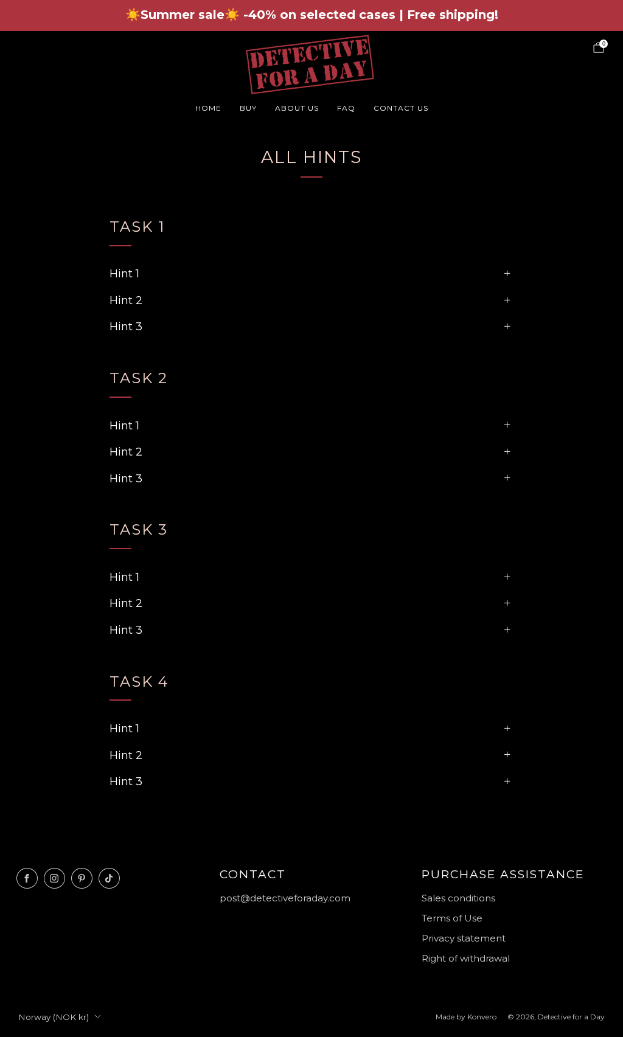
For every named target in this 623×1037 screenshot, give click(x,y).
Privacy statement (464, 938)
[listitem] (312, 15)
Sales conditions (458, 898)
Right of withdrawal (466, 958)
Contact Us (401, 108)
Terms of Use (452, 918)
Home (208, 108)
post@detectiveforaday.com (285, 898)
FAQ (346, 108)
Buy (248, 108)
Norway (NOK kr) (53, 1017)
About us (297, 108)
